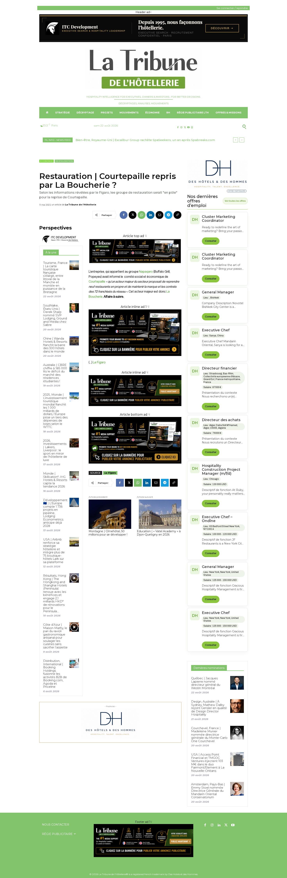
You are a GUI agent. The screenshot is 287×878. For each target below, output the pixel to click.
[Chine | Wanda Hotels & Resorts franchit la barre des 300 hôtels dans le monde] (74, 340)
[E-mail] (159, 215)
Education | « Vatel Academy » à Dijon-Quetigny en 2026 (159, 533)
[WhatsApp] (141, 215)
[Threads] (192, 127)
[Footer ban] (143, 840)
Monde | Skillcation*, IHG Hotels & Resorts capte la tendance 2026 (55, 480)
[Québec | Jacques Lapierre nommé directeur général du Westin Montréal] (237, 683)
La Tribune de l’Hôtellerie (80, 204)
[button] (225, 126)
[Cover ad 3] (135, 409)
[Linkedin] (150, 215)
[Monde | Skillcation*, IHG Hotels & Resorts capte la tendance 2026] (74, 475)
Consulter (210, 241)
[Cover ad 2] (135, 332)
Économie (46, 161)
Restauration (64, 161)
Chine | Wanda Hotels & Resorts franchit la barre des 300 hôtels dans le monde (55, 345)
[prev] (235, 139)
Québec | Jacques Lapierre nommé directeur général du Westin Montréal (205, 683)
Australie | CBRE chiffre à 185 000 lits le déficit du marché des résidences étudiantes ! (55, 373)
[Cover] (135, 267)
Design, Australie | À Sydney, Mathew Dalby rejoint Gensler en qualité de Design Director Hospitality (209, 708)
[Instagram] (181, 127)
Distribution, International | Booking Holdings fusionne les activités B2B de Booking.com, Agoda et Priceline (55, 673)
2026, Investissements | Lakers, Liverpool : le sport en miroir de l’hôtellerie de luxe (55, 450)
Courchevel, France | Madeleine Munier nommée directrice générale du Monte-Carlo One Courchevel (209, 734)
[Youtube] (188, 127)
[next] (241, 139)
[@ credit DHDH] (143, 41)
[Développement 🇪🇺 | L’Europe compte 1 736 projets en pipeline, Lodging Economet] (74, 502)
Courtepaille (97, 281)
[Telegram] (168, 215)
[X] (185, 127)
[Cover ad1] (135, 440)
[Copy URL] (177, 215)
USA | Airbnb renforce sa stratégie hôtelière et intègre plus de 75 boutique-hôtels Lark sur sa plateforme (54, 550)
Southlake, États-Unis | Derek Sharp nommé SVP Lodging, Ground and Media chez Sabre (55, 315)
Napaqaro (146, 271)
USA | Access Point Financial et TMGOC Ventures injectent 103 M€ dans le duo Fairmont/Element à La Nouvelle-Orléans (207, 763)
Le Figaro (99, 362)
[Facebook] (177, 127)
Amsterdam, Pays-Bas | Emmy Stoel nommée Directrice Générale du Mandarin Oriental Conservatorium (208, 790)
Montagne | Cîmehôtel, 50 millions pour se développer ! (108, 533)
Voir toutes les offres (235, 201)
